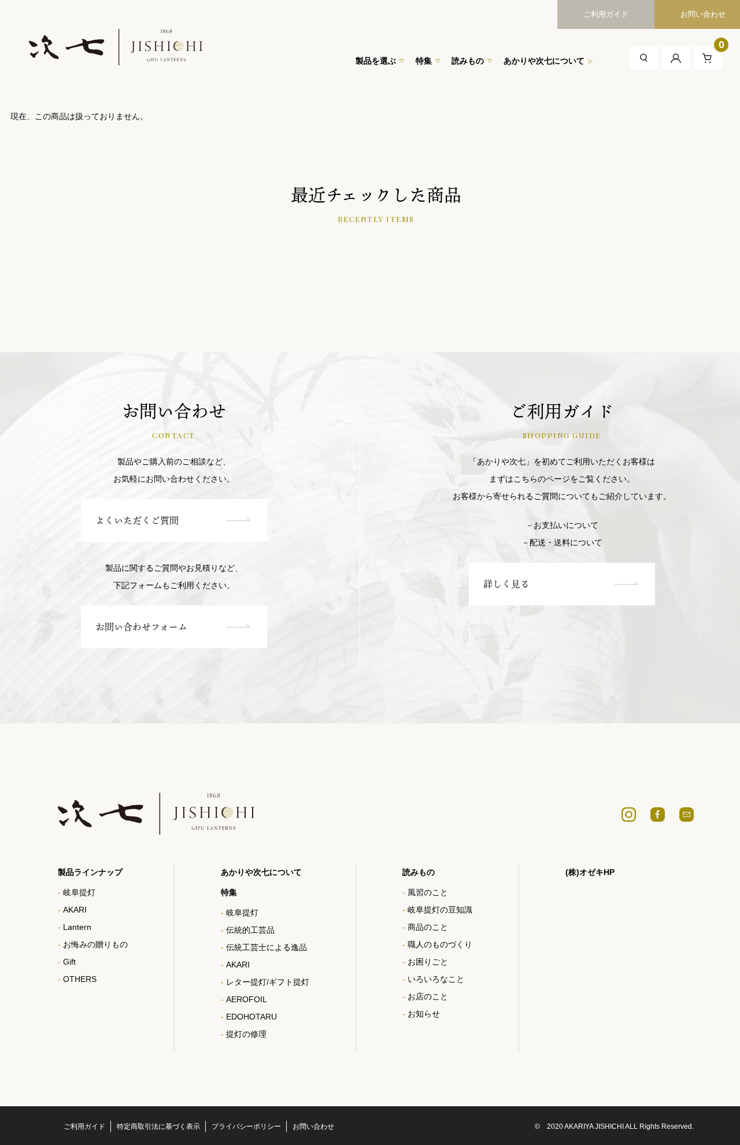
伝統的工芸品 (250, 930)
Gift (69, 961)
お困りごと (428, 961)
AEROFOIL (246, 999)
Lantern (77, 927)
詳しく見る (506, 584)
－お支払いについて (562, 525)
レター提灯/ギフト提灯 (267, 982)
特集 (424, 60)
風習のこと (428, 892)
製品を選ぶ (376, 60)
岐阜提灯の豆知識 (440, 909)
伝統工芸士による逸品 (266, 947)
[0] (708, 57)
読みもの (468, 60)
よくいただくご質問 (137, 520)
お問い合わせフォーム (141, 627)
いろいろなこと (436, 979)
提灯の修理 (246, 1034)
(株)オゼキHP (590, 872)
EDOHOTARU (251, 1016)
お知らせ (424, 1013)
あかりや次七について (544, 60)
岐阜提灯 (79, 892)
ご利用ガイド (605, 14)
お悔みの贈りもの (95, 944)
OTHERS (80, 979)
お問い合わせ (313, 1126)
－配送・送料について (561, 542)
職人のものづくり (440, 944)
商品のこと (428, 927)
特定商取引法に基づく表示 (158, 1126)
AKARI (75, 909)
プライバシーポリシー (246, 1126)
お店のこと (428, 996)
